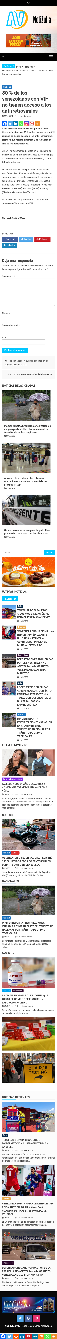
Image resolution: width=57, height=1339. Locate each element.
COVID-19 (8, 952)
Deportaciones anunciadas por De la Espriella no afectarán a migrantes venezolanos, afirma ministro (35, 666)
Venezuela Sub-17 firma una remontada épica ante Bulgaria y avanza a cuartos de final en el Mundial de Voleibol (35, 638)
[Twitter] (10, 123)
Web (4, 337)
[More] (37, 123)
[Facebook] (4, 123)
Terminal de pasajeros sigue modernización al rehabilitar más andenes (33, 614)
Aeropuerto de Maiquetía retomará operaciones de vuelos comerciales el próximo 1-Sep (25, 481)
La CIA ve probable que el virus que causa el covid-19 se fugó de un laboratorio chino (25, 999)
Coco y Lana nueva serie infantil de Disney (28, 374)
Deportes (21, 627)
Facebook (10, 239)
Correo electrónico (11, 325)
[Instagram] (26, 123)
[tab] (10, 598)
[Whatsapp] (21, 123)
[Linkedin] (15, 123)
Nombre (6, 313)
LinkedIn (10, 245)
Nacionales (10, 881)
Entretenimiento (14, 745)
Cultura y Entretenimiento (12, 779)
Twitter (27, 239)
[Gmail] (31, 123)
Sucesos (8, 815)
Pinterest (43, 239)
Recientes (10, 598)
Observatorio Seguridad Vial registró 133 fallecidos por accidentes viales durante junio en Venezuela (27, 861)
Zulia (20, 606)
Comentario (8, 276)
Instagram (36, 1318)
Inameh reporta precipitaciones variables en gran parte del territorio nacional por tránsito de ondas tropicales (27, 429)
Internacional (23, 655)
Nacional (7, 87)
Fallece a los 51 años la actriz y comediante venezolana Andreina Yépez (24, 787)
